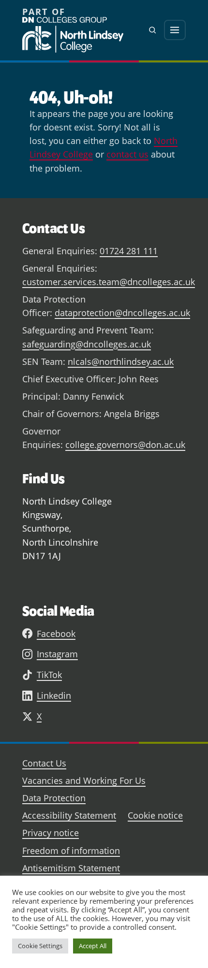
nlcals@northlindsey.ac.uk (121, 361)
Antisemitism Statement (71, 868)
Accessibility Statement (69, 815)
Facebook (56, 633)
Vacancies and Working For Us (84, 780)
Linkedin (54, 695)
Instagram (57, 654)
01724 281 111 (129, 251)
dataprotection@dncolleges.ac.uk (122, 312)
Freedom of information (71, 850)
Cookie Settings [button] (40, 945)
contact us (127, 154)
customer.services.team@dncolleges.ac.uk (108, 282)
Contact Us (44, 763)
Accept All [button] (92, 945)
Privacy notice (50, 832)
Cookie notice (155, 815)
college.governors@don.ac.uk (125, 444)
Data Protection (54, 798)
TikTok (49, 674)
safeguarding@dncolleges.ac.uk (86, 344)
